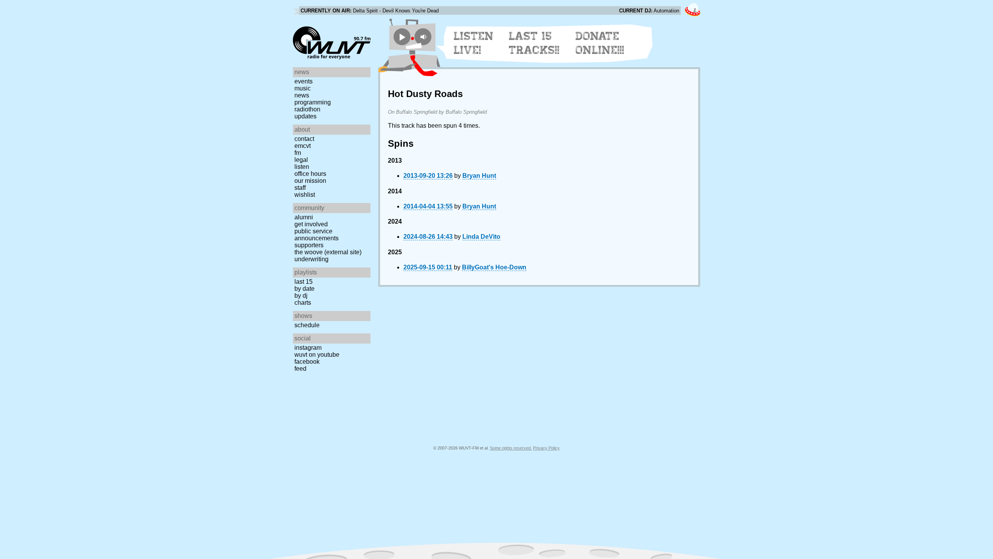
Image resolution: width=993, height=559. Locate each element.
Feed (300, 368)
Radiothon (307, 109)
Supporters (309, 245)
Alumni (303, 217)
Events (303, 81)
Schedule (307, 325)
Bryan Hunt (479, 175)
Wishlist (304, 194)
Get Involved (311, 224)
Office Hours (310, 173)
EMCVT (302, 145)
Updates (305, 116)
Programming (312, 102)
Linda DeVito (481, 236)
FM (297, 152)
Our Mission (310, 180)
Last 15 (303, 281)
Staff (300, 187)
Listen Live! (474, 43)
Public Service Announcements (316, 234)
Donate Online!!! (600, 43)
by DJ (301, 295)
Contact (304, 138)
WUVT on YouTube (316, 354)
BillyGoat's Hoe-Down (494, 267)
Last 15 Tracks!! (534, 43)
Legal (301, 159)
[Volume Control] (424, 36)
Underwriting (311, 259)
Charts (302, 302)
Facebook (307, 361)
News (301, 95)
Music (302, 88)
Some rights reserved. (511, 448)
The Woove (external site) (328, 252)
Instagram (308, 347)
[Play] (402, 36)
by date (304, 288)
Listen (301, 166)
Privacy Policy (546, 448)
